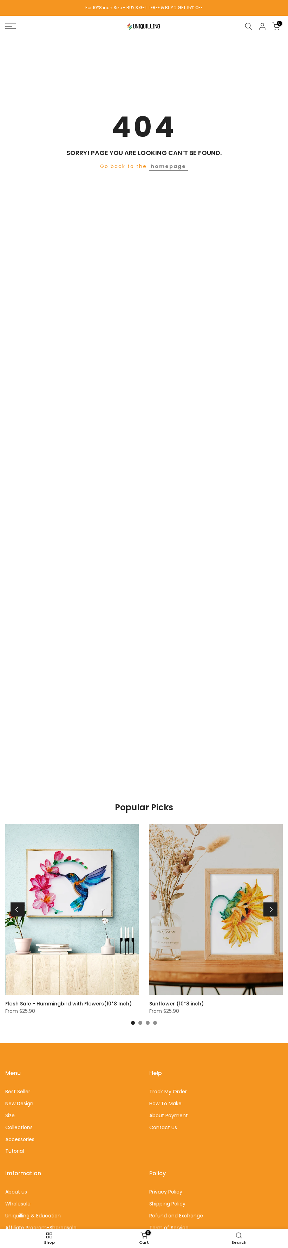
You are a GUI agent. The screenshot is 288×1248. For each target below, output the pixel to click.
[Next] (270, 909)
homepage (168, 166)
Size (10, 1115)
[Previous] (18, 909)
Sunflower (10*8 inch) (176, 1003)
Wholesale (18, 1203)
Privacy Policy (165, 1191)
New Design (19, 1103)
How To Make (165, 1103)
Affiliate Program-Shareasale (41, 1227)
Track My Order (168, 1091)
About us (16, 1191)
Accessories (19, 1139)
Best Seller (17, 1091)
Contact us (163, 1127)
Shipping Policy (167, 1203)
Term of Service (169, 1227)
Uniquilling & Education (33, 1215)
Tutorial (14, 1150)
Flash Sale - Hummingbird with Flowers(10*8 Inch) (68, 1003)
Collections (19, 1127)
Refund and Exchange (176, 1215)
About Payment (168, 1115)
